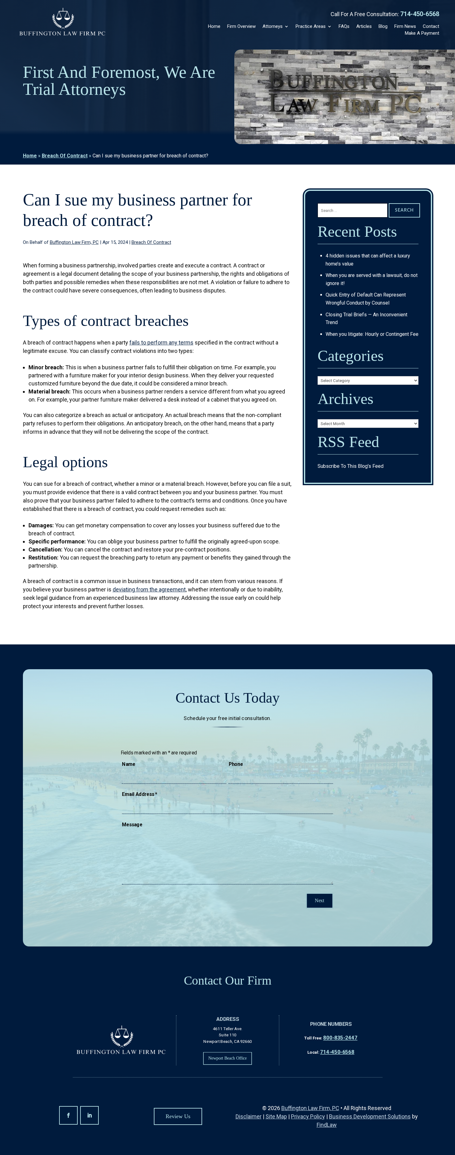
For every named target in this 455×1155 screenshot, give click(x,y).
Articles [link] (364, 26)
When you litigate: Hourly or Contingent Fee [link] (372, 334)
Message (132, 824)
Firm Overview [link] (241, 26)
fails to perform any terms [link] (161, 342)
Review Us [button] (178, 1116)
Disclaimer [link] (249, 1116)
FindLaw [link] (327, 1125)
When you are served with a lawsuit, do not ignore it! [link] (372, 279)
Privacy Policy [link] (308, 1116)
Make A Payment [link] (422, 33)
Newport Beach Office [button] (227, 1058)
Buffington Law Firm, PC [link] (74, 242)
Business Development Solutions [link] (370, 1116)
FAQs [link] (344, 26)
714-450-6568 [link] (419, 14)
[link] (62, 22)
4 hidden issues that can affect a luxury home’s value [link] (368, 260)
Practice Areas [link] (311, 26)
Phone (236, 764)
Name (128, 764)
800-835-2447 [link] (340, 1038)
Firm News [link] (405, 26)
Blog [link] (383, 26)
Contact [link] (431, 26)
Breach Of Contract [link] (151, 242)
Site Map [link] (276, 1116)
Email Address (139, 794)
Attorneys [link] (272, 26)
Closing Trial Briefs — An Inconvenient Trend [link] (366, 319)
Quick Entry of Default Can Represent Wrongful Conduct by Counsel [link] (366, 299)
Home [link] (214, 26)
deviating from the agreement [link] (149, 589)
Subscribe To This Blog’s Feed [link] (351, 466)
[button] (68, 1115)
